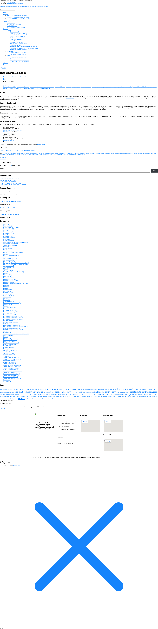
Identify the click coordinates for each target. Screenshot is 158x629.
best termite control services (143, 391)
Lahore (5, 79)
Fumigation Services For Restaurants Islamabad (16, 283)
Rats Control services (22, 88)
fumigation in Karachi (10, 279)
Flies (5, 273)
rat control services (9, 335)
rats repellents (145, 153)
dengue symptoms (8, 266)
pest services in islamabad (73, 396)
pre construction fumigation (114, 87)
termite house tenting (9, 362)
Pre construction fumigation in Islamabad (132, 87)
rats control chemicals (114, 153)
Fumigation (7, 276)
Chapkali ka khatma (9, 237)
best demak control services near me (90, 389)
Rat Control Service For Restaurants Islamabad (16, 334)
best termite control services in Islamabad (9, 394)
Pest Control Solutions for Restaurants (14, 317)
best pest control (47, 392)
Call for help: (3, 2)
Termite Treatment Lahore (10, 377)
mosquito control (8, 301)
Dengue (6, 254)
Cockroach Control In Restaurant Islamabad (15, 242)
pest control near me (49, 87)
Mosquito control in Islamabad (12, 303)
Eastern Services (70, 98)
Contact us (3, 408)
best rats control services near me (62, 153)
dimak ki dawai (8, 270)
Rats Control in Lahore (10, 341)
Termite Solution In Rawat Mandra (13, 371)
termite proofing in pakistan (11, 398)
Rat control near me (95, 153)
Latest (6, 286)
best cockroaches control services (38, 389)
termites (21, 398)
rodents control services (79, 154)
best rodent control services (106, 392)
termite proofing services (10, 369)
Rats (9, 88)
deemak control (8, 248)
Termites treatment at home (48, 398)
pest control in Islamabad (23, 87)
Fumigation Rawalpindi (10, 280)
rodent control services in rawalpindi (63, 154)
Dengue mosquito (9, 261)
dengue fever (7, 257)
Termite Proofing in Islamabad (12, 365)
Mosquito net (7, 304)
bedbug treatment (8, 229)
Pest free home (56, 396)
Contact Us (3, 67)
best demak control (74, 389)
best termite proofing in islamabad (85, 394)
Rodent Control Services (10, 154)
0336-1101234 (11, 2)
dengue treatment (8, 267)
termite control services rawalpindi (140, 396)
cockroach (6, 239)
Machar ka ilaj (7, 294)
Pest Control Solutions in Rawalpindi (13, 319)
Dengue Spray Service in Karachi (8, 181)
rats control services (137, 153)
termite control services (10, 360)
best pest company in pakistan (29, 391)
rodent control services (44, 88)
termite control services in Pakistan (123, 396)
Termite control (82, 396)
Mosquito (6, 300)
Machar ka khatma (8, 295)
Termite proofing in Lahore (11, 368)
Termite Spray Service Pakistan (8, 180)
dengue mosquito (8, 260)
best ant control (24, 389)
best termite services (119, 394)
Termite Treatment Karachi (11, 375)
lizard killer (7, 291)
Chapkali (6, 234)
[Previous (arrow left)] (0, 628)
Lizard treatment (8, 292)
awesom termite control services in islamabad (9, 389)
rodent (151, 153)
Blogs (4, 78)
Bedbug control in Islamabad (11, 227)
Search (2, 168)
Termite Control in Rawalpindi (12, 359)
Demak (6, 249)
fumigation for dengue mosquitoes (143, 394)
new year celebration (76, 153)
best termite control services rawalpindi (45, 394)
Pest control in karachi (10, 309)
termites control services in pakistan (33, 398)
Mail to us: (4, 3)
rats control (105, 153)
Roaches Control (8, 347)
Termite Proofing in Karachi (11, 366)
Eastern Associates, (5, 150)
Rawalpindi (31, 88)
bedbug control (8, 226)
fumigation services (9, 282)
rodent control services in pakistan (44, 154)
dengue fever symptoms (10, 258)
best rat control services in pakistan (12, 153)
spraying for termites (9, 354)
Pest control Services (60, 87)
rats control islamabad (125, 153)
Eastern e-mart (30, 150)
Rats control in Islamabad (10, 340)
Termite (6, 356)
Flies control (7, 274)
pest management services (82, 87)
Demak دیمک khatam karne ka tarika (13, 252)
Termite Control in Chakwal (11, 357)
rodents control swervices (10, 351)
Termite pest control (9, 363)
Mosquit (6, 298)
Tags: (1, 153)
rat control (86, 153)
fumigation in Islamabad (10, 277)
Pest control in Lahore (10, 310)
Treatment (7, 380)
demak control (8, 251)
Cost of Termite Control (10, 245)
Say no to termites (8, 353)
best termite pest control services (68, 394)
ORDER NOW (41, 144)
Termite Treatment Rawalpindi (12, 378)
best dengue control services (105, 389)
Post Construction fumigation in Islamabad (15, 326)
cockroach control (8, 240)
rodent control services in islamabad (26, 154)
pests (90, 87)
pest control (6, 396)
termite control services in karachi (106, 396)
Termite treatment (8, 372)
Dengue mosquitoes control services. (12, 130)
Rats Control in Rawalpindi (11, 343)
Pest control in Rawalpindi (37, 87)
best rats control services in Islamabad (44, 153)
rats (101, 153)
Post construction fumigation (99, 87)
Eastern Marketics (15, 150)
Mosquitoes (6, 131)
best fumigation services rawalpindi (144, 389)
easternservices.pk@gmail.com (15, 3)
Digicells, (23, 150)
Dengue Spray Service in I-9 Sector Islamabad (16, 264)
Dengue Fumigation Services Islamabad (10, 183)
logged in (9, 165)
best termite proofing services (104, 394)
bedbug (6, 224)
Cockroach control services (11, 243)
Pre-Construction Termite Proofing (13, 329)
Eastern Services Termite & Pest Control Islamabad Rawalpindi (19, 76)
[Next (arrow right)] (2, 628)
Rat (144, 87)
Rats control (13, 88)
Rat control (148, 87)
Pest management (70, 87)
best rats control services (27, 153)
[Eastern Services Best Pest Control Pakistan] (12, 6)
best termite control (124, 392)
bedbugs (6, 230)
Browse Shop (16, 465)
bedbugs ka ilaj (8, 231)
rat (83, 153)
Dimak (6, 269)
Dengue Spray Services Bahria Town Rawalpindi (13, 184)
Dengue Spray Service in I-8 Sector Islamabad (16, 263)
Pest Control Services (32, 396)
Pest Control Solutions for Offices (12, 316)
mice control (10, 87)
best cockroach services (55, 389)
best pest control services (62, 391)
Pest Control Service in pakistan (18, 396)
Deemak (6, 246)
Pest (15, 87)
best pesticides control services (84, 392)
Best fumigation (8, 233)
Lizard (6, 288)
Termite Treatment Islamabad (11, 374)
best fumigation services (124, 389)
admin (5, 85)
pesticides (62, 396)
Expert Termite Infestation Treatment (9, 178)
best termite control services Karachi (26, 394)
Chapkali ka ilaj (8, 236)
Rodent (36, 88)
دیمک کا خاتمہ (7, 381)
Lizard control (7, 289)
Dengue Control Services (11, 255)
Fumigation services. (8, 140)
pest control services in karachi (46, 396)
